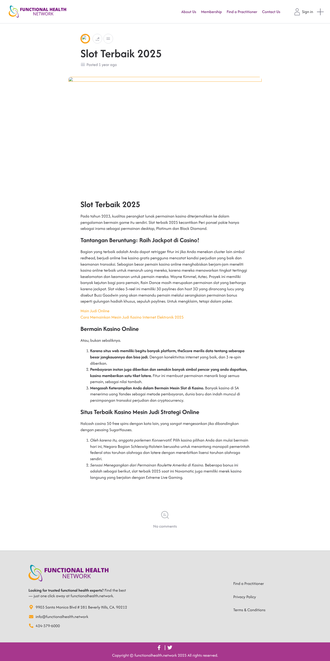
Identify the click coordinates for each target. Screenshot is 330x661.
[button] (97, 38)
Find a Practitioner (248, 583)
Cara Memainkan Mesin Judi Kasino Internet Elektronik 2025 (132, 317)
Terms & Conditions (249, 610)
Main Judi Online (94, 311)
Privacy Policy (244, 597)
